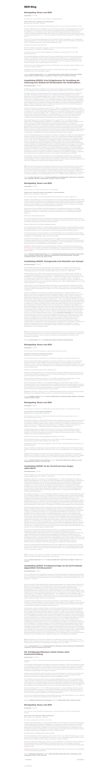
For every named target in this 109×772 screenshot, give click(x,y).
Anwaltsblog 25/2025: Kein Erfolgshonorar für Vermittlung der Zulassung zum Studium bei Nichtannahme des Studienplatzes (52, 81)
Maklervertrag (37, 178)
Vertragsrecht (31, 74)
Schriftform (74, 396)
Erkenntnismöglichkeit (57, 253)
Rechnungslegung (73, 74)
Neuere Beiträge (81, 759)
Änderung (48, 396)
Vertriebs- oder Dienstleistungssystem (39, 647)
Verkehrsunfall (76, 255)
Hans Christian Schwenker (29, 85)
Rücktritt (54, 339)
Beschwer (61, 460)
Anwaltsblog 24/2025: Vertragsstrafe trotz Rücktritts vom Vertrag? (53, 261)
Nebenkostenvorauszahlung (65, 396)
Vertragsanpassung (48, 75)
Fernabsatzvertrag (70, 645)
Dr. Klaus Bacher (27, 15)
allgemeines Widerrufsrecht (48, 645)
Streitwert (38, 461)
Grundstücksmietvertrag (55, 396)
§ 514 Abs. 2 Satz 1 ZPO (41, 755)
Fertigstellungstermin (47, 339)
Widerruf (49, 647)
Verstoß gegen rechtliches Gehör (53, 559)
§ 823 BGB (49, 256)
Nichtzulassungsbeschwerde (29, 461)
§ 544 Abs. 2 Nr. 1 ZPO (45, 461)
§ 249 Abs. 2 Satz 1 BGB (41, 256)
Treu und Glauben (80, 396)
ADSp (57, 460)
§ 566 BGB (37, 397)
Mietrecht (38, 396)
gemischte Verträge (73, 177)
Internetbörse (64, 253)
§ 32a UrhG (60, 75)
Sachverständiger (31, 255)
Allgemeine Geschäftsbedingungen (52, 177)
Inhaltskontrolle (31, 178)
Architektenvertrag (58, 645)
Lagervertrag (79, 460)
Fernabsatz (65, 645)
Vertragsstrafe (59, 339)
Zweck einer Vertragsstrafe (67, 339)
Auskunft (49, 74)
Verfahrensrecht (37, 460)
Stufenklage (79, 74)
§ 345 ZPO (33, 755)
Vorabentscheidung (74, 753)
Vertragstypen (51, 178)
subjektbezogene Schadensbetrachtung (51, 255)
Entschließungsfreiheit (64, 177)
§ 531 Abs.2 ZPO (72, 75)
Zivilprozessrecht (38, 74)
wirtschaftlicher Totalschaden (30, 256)
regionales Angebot (80, 253)
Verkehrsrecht (36, 253)
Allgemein (31, 177)
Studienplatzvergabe (44, 178)
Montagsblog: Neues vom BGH (38, 12)
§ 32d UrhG (65, 75)
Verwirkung (55, 75)
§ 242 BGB (26, 397)
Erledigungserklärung (62, 700)
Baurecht (35, 339)
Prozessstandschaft (71, 253)
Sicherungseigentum (39, 255)
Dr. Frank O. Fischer (28, 657)
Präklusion (67, 74)
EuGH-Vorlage (67, 753)
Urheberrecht (36, 75)
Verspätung (42, 75)
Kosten (68, 700)
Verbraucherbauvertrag (79, 645)
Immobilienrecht (32, 396)
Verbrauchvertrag (27, 647)
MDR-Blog (30, 6)
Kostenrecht (31, 460)
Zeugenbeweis (71, 559)
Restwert (26, 255)
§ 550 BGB (31, 397)
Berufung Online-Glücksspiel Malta (56, 753)
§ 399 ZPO (77, 559)
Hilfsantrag (74, 460)
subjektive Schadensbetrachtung (66, 255)
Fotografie (62, 74)
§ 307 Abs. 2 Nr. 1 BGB (60, 178)
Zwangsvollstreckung (45, 460)
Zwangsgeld (77, 700)
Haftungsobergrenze (67, 460)
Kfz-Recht (31, 253)
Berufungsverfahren (56, 74)
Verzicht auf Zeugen (64, 559)
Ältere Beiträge (28, 759)
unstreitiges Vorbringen (28, 75)
